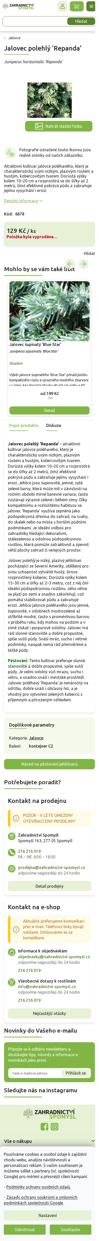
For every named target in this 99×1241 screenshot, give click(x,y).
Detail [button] (49, 410)
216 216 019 (29, 851)
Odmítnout (24, 1229)
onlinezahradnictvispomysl (44, 1126)
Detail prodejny (49, 886)
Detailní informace (21, 201)
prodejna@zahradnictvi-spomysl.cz (51, 867)
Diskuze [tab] (53, 425)
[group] (49, 347)
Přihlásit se (76, 1073)
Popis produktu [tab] (24, 425)
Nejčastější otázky (49, 1013)
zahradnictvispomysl (54, 1126)
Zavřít (15, 253)
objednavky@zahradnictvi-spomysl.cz (54, 956)
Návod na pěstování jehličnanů (49, 764)
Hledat (81, 21)
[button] (49, 393)
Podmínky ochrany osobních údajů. (38, 1187)
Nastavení (48, 1215)
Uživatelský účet (62, 6)
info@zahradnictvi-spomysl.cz (47, 986)
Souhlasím (70, 1229)
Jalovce (36, 738)
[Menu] (91, 6)
